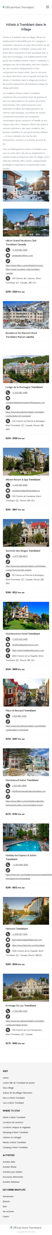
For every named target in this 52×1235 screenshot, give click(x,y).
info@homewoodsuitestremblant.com (29, 791)
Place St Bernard (21, 710)
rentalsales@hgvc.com (22, 255)
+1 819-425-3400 (19, 639)
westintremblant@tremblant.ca (26, 490)
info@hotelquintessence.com (25, 645)
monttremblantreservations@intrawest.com (25, 402)
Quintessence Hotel (23, 633)
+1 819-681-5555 (20, 864)
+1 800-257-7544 (19, 934)
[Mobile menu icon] (47, 7)
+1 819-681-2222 (19, 1011)
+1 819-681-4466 (19, 392)
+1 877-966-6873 (19, 556)
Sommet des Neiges (23, 550)
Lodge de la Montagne (24, 387)
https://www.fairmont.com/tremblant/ (28, 945)
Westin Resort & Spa (23, 479)
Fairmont (17, 928)
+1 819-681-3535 (19, 250)
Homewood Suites (22, 780)
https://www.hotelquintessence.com (28, 650)
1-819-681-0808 (19, 785)
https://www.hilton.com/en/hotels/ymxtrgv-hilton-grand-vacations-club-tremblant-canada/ (25, 269)
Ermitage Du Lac (21, 1005)
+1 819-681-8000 (19, 485)
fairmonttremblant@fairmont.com (27, 940)
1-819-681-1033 (19, 716)
